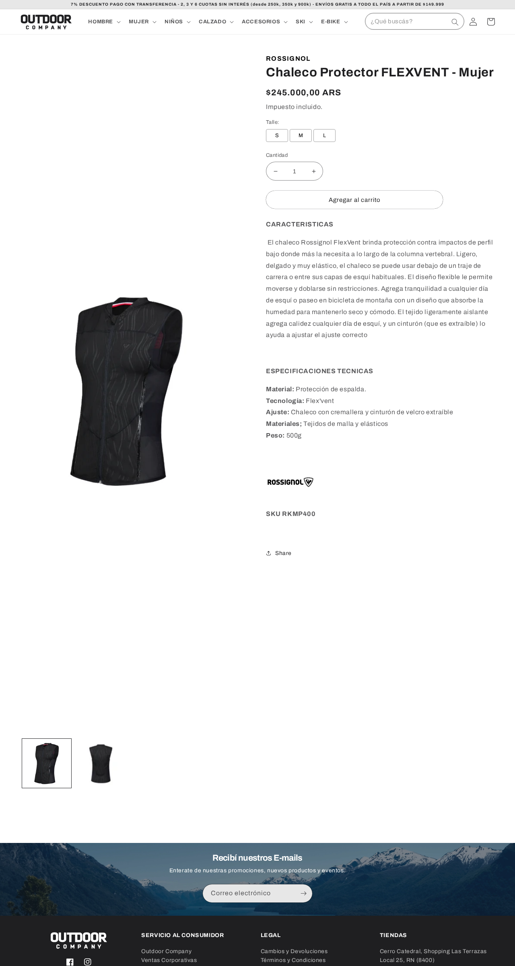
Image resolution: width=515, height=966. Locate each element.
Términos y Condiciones (293, 960)
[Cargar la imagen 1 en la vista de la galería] (46, 763)
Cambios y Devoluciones (294, 951)
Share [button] (283, 553)
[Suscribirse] (303, 893)
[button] (103, 22)
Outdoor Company (166, 951)
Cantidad (277, 155)
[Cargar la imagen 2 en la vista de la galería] (99, 763)
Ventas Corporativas (169, 960)
